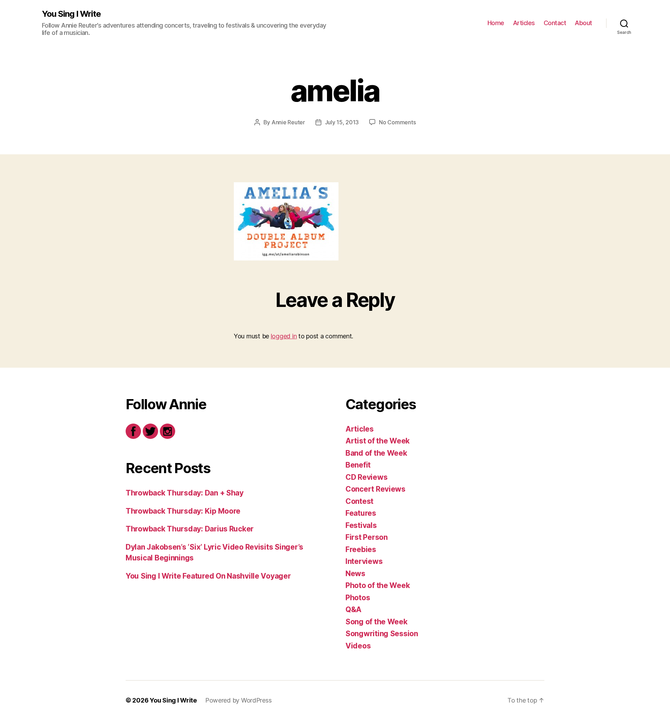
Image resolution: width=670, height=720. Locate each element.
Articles (524, 23)
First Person (366, 537)
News (355, 573)
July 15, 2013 (342, 122)
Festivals (361, 525)
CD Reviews (366, 477)
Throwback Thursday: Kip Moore (183, 511)
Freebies (360, 549)
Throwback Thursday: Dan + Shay (185, 492)
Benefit (358, 465)
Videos (358, 645)
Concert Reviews (375, 489)
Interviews (363, 561)
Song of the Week (376, 621)
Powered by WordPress (238, 700)
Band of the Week (376, 453)
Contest (359, 501)
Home (495, 23)
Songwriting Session (381, 633)
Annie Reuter (288, 122)
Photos (357, 597)
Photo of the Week (377, 585)
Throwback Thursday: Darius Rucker (190, 528)
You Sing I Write (71, 14)
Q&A (353, 609)
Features (360, 513)
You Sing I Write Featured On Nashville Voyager (208, 576)
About (583, 23)
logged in (284, 336)
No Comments (397, 122)
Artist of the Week (377, 440)
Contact (555, 23)
